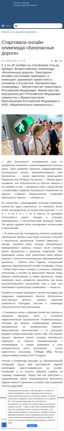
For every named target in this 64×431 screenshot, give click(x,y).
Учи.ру (20, 364)
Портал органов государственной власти (25, 3)
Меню (8, 26)
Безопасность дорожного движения (18, 32)
